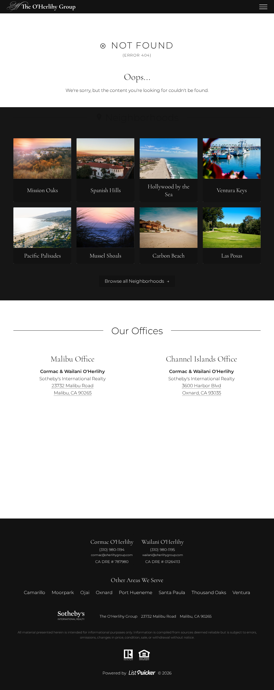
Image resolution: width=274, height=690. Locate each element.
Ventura (241, 592)
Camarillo (34, 592)
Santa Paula (172, 592)
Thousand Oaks (209, 592)
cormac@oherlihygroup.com (112, 555)
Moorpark (63, 592)
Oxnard (104, 592)
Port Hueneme (135, 592)
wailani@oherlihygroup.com (162, 555)
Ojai (84, 592)
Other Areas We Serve (137, 580)
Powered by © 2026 (137, 673)
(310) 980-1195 (162, 549)
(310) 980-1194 (111, 549)
